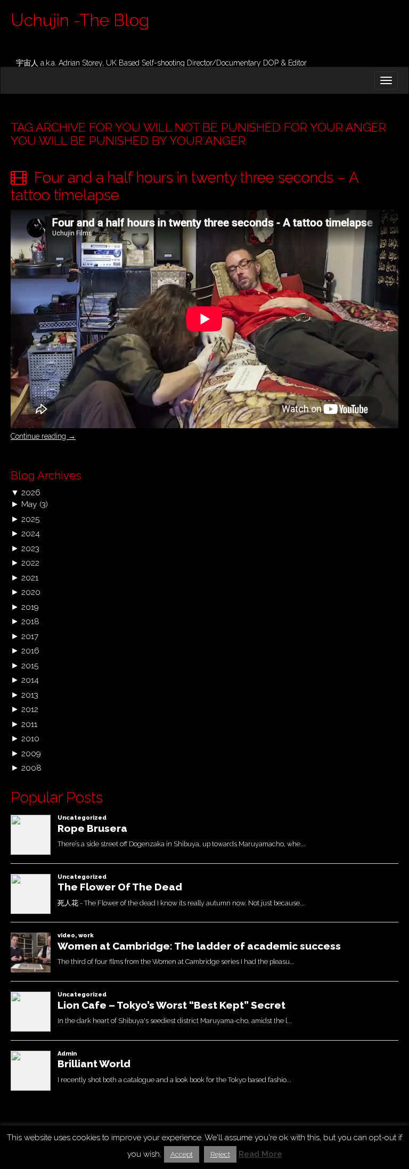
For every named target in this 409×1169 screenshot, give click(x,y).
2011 (29, 724)
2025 (30, 519)
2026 (30, 492)
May (29, 504)
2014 (30, 680)
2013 (29, 695)
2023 (30, 548)
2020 (30, 592)
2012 (29, 709)
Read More (260, 1154)
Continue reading (43, 436)
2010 (30, 738)
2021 (29, 578)
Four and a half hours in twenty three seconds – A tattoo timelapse (184, 187)
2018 (30, 621)
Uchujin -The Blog (80, 20)
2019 (30, 607)
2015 (29, 665)
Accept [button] (181, 1154)
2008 (31, 768)
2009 (31, 753)
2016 (30, 650)
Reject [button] (220, 1154)
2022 (30, 563)
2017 (29, 636)
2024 (30, 533)
